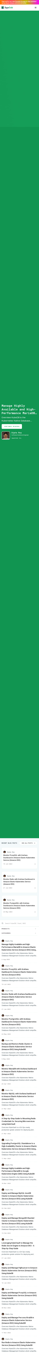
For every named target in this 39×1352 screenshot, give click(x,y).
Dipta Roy (17, 432)
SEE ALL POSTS (27, 843)
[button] (35, 7)
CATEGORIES (6, 933)
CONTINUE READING (11, 426)
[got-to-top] (35, 1346)
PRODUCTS (5, 928)
